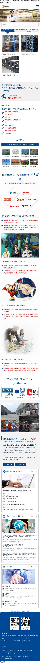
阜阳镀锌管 (20, 611)
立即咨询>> (21, 464)
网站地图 (2, 662)
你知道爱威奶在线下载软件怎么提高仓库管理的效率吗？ (20, 536)
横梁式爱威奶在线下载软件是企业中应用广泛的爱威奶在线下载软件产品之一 (20, 555)
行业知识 (4, 641)
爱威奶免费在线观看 (20, 635)
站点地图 (4, 646)
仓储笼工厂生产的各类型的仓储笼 (13, 546)
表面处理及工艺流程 (11, 601)
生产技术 (7, 594)
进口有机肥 (26, 611)
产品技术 (7, 586)
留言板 (28, 641)
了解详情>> (9, 464)
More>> (34, 471)
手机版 (13, 653)
